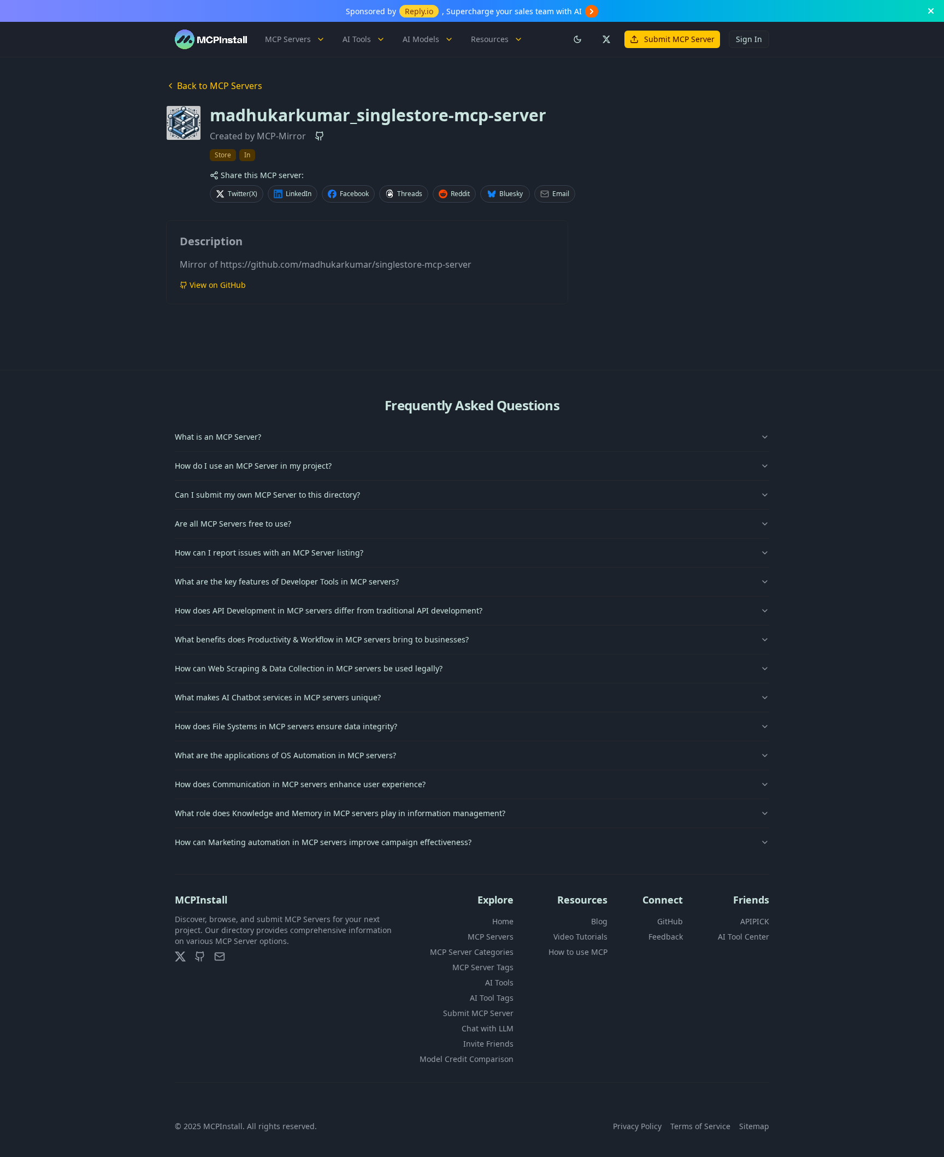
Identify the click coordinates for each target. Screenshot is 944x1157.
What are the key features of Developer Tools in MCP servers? (287, 581)
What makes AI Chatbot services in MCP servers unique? (278, 697)
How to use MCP (577, 952)
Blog (599, 921)
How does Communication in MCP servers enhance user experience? (300, 784)
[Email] (219, 956)
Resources (490, 39)
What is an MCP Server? (218, 437)
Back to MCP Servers (219, 86)
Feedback (665, 936)
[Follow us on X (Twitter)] (606, 39)
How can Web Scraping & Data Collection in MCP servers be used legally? (308, 668)
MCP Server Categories (472, 952)
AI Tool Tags (492, 998)
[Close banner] (931, 11)
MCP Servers (288, 39)
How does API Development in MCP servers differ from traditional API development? (328, 610)
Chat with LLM (488, 1028)
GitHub (670, 921)
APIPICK (754, 921)
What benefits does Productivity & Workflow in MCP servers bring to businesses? (322, 639)
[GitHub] (199, 956)
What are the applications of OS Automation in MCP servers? (285, 755)
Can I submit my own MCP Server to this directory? (267, 494)
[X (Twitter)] (180, 956)
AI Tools (357, 39)
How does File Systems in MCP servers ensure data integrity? (286, 726)
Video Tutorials (580, 936)
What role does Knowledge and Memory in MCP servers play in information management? (340, 813)
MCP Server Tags (483, 967)
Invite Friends (488, 1043)
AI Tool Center (743, 936)
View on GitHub (218, 285)
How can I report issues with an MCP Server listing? (269, 552)
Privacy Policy (637, 1126)
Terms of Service (700, 1126)
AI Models (421, 39)
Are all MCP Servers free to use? (233, 523)
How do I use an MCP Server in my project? (253, 466)
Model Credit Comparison (467, 1059)
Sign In (749, 39)
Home (503, 921)
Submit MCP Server (679, 39)
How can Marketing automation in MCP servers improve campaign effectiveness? (323, 842)
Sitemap (754, 1126)
